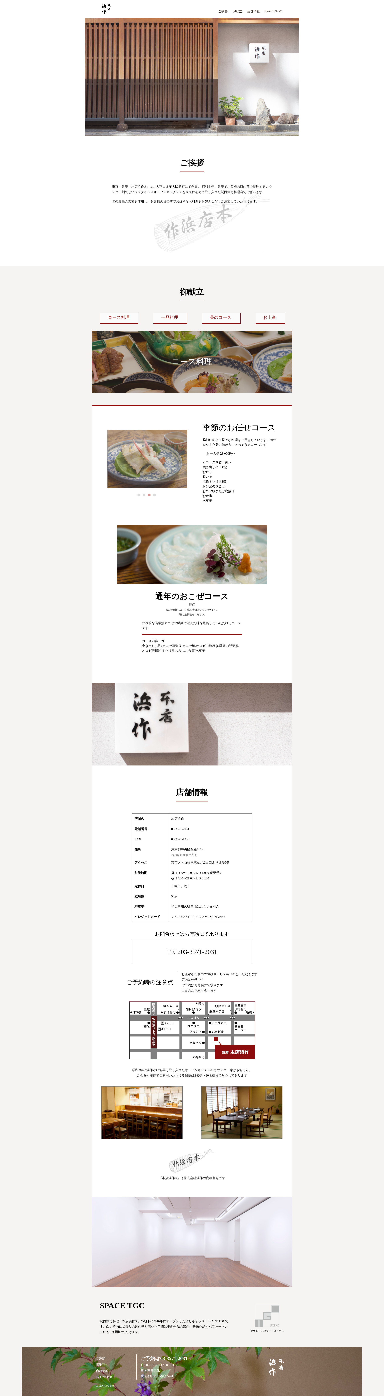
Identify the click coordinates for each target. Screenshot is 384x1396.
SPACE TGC (273, 11)
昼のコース (220, 317)
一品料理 (169, 317)
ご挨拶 (223, 11)
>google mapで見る (184, 854)
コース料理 (118, 317)
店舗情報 (253, 11)
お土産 (269, 317)
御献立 (237, 11)
